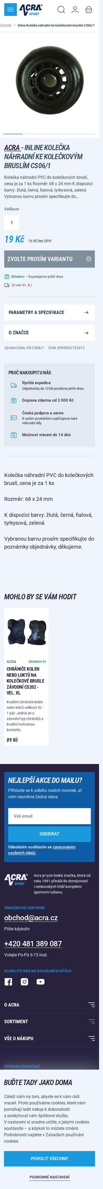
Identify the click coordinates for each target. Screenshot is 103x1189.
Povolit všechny (49, 1158)
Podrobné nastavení (49, 1177)
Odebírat (49, 833)
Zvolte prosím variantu (40, 259)
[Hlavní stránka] (31, 9)
